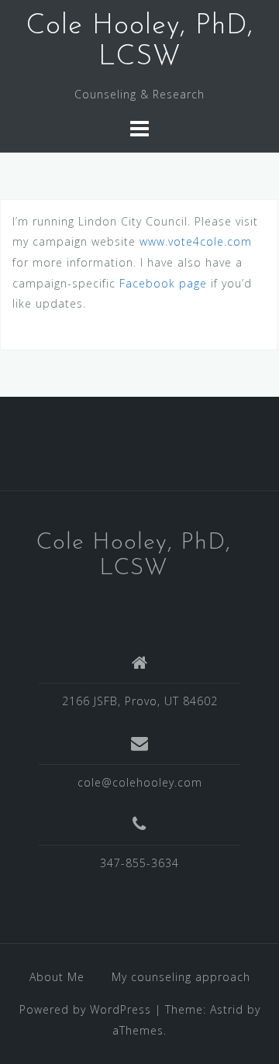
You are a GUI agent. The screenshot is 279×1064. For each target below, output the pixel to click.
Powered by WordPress (85, 1009)
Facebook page (163, 283)
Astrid (226, 1009)
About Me (56, 976)
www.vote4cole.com (196, 241)
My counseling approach (181, 976)
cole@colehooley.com (140, 782)
